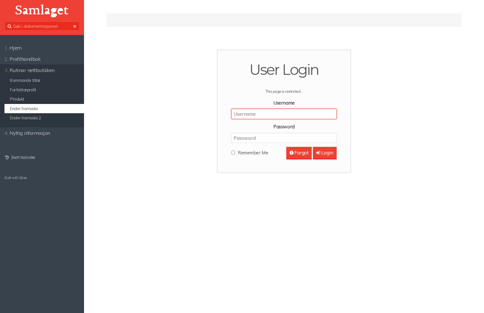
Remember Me (253, 153)
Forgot (301, 153)
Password (283, 126)
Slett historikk (22, 157)
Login (326, 153)
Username (283, 103)
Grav (23, 177)
